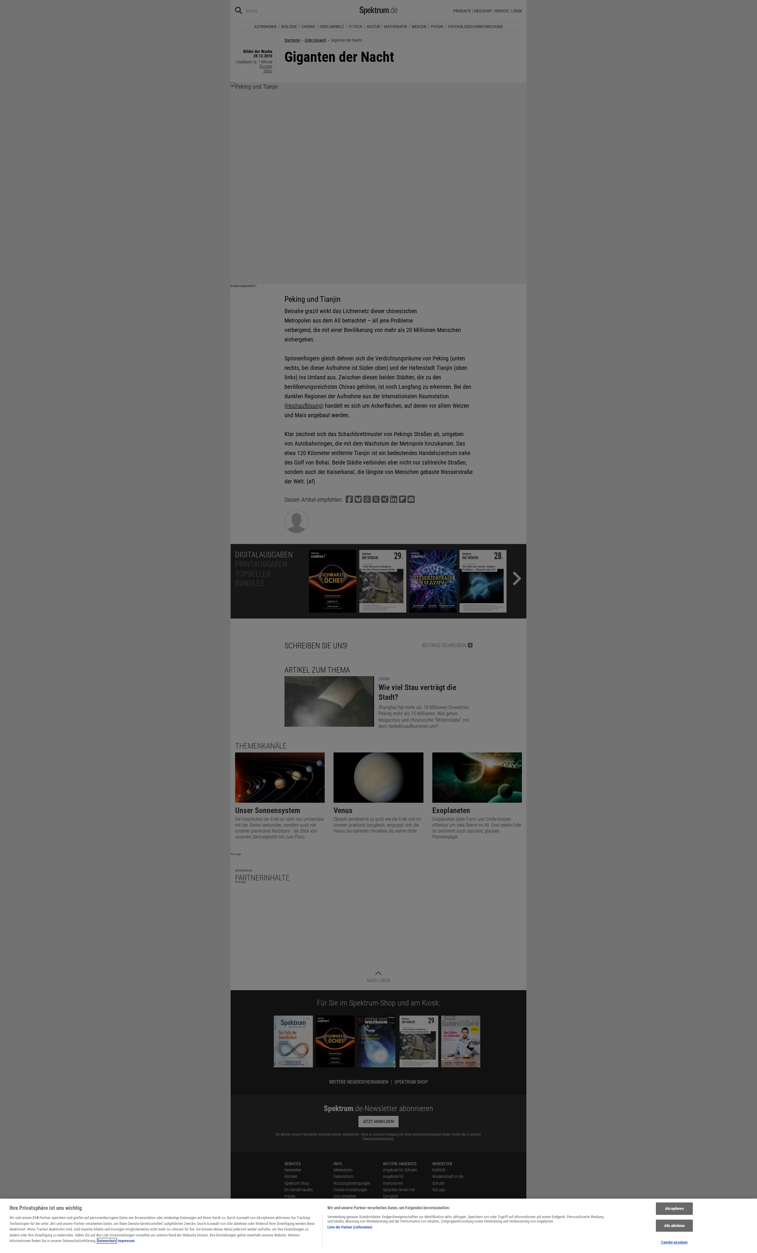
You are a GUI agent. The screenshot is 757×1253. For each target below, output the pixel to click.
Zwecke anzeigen (674, 1242)
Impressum (126, 1241)
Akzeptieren (674, 1208)
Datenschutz (107, 1241)
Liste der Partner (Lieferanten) (349, 1227)
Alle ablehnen (674, 1225)
